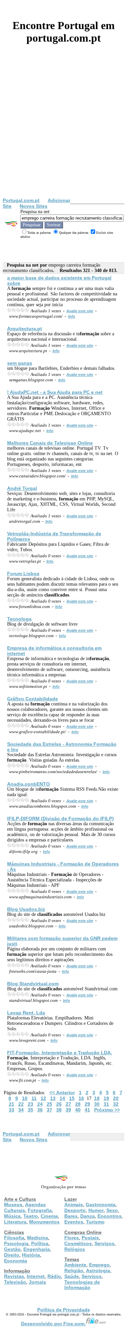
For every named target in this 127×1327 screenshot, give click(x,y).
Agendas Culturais (25, 1207)
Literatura (15, 1221)
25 (49, 1104)
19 (106, 1098)
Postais (90, 1237)
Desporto (75, 1210)
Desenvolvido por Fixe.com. (53, 1323)
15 (72, 1098)
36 (40, 1109)
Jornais (37, 1282)
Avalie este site (79, 311)
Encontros (110, 1216)
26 (59, 1104)
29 (87, 1104)
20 (116, 1098)
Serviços (104, 1243)
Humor (96, 1210)
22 (21, 1104)
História (31, 1255)
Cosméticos (78, 1243)
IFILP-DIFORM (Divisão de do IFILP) (60, 818)
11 (34, 1098)
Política (39, 1243)
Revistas (14, 1276)
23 (30, 1104)
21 (11, 1104)
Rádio (54, 1276)
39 (68, 1109)
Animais (73, 1204)
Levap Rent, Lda (26, 1012)
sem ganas (19, 363)
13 (53, 1098)
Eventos (73, 1221)
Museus (13, 1204)
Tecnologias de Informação (82, 1284)
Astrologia (98, 1270)
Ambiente (75, 1264)
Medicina (37, 1237)
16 (81, 1098)
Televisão (15, 1282)
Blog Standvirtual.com (33, 983)
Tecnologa (19, 619)
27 (68, 1104)
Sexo (112, 1210)
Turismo (95, 1221)
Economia (15, 1260)
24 (40, 1104)
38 (59, 1109)
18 (97, 1098)
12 (43, 1098)
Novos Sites (33, 206)
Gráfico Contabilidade (32, 698)
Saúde (71, 1276)
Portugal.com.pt (21, 200)
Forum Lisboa (23, 573)
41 (87, 1109)
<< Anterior (62, 1092)
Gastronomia (100, 1204)
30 (97, 1104)
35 (30, 1109)
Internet (36, 1276)
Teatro (30, 1216)
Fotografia (40, 1210)
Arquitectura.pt (24, 328)
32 (116, 1104)
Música (12, 1216)
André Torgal (22, 488)
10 (24, 1098)
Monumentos (44, 1221)
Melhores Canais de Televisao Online (50, 443)
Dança (87, 1216)
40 (78, 1109)
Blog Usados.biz (26, 909)
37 (49, 1109)
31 (106, 1104)
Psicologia (16, 1243)
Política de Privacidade (63, 1309)
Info (71, 316)
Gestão (12, 1249)
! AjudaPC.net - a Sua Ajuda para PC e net (55, 392)
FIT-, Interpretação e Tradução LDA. (59, 1052)
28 (78, 1104)
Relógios (74, 1249)
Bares (71, 1216)
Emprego (99, 1264)
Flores (71, 1237)
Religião (73, 1270)
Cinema (49, 1216)
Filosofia (14, 1237)
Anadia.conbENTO (28, 784)
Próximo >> (107, 1109)
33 (11, 1109)
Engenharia (36, 1249)
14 (62, 1098)
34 (21, 1109)
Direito (11, 1255)
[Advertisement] (63, 130)
